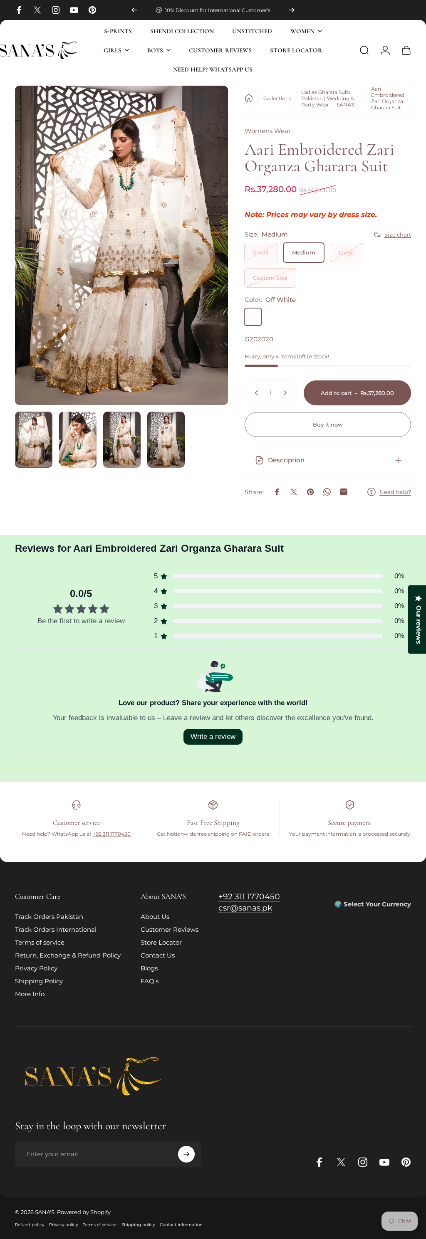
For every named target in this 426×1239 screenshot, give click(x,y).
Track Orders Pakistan (49, 917)
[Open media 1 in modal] (121, 245)
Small (261, 252)
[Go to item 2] (78, 440)
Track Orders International (56, 929)
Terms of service (39, 942)
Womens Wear (268, 131)
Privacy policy (63, 1224)
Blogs (149, 968)
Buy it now (328, 424)
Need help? (395, 492)
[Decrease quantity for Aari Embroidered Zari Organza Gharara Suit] (254, 393)
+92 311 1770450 (112, 834)
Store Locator (161, 942)
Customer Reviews (169, 929)
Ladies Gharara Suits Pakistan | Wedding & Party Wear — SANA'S (327, 98)
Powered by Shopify (84, 1212)
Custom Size (270, 277)
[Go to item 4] (166, 440)
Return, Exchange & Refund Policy (68, 955)
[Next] (291, 10)
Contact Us (158, 955)
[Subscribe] (186, 1154)
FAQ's (150, 981)
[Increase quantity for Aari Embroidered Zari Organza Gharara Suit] (287, 393)
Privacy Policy (36, 968)
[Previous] (134, 10)
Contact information (181, 1224)
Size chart (397, 234)
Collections (277, 98)
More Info (30, 994)
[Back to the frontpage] (249, 98)
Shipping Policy (39, 981)
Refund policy (29, 1224)
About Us (155, 917)
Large (346, 252)
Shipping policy (138, 1224)
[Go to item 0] (33, 440)
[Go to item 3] (122, 440)
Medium (303, 252)
